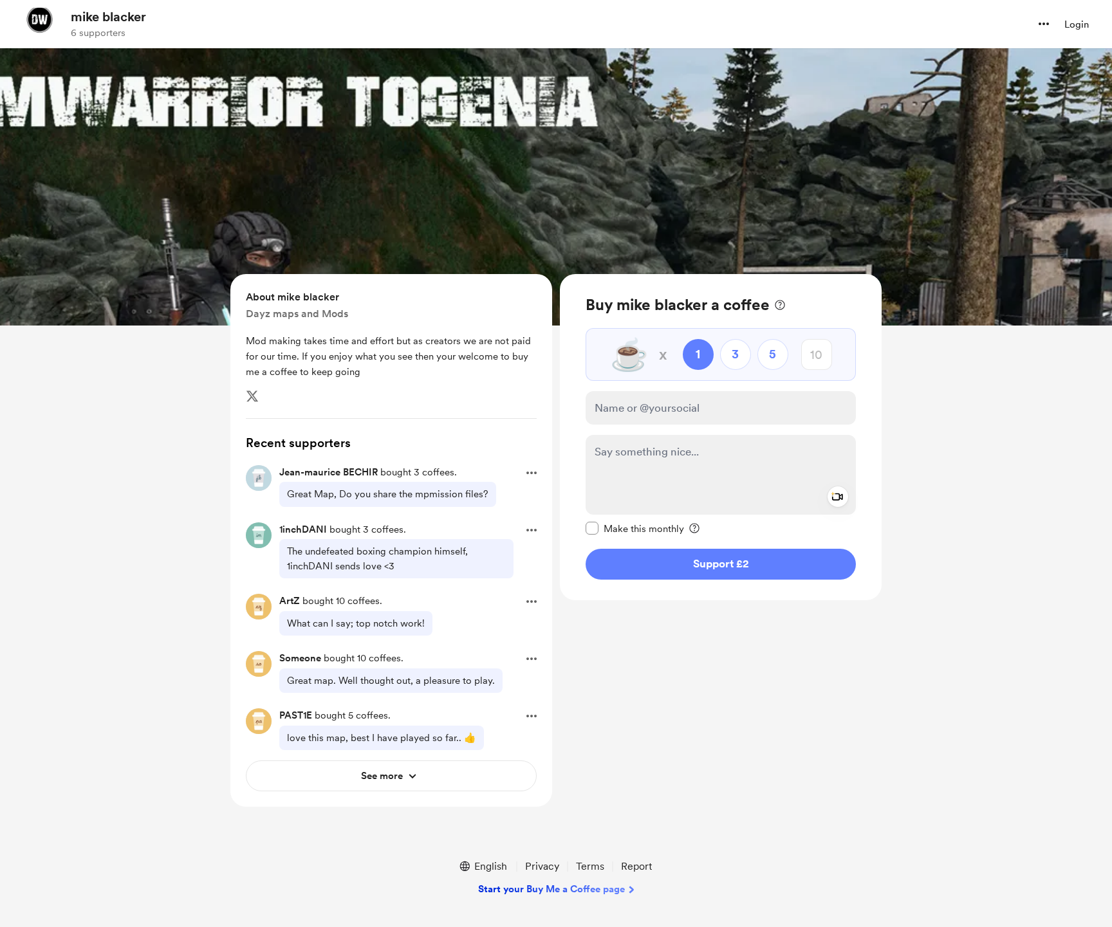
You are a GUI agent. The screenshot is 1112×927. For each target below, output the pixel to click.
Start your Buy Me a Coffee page (551, 889)
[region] (721, 437)
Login (1076, 24)
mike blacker (108, 16)
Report (636, 866)
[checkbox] (635, 528)
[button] (1043, 24)
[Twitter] (252, 396)
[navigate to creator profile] (39, 24)
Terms (590, 866)
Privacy (542, 866)
